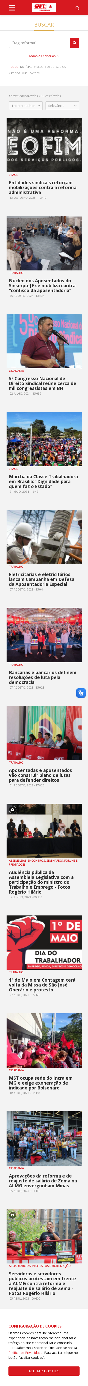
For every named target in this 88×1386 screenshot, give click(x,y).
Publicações (30, 73)
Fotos (49, 66)
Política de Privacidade (25, 1352)
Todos (13, 66)
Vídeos (38, 66)
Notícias (26, 66)
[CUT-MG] (44, 7)
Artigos (14, 73)
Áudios (61, 66)
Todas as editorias (43, 56)
